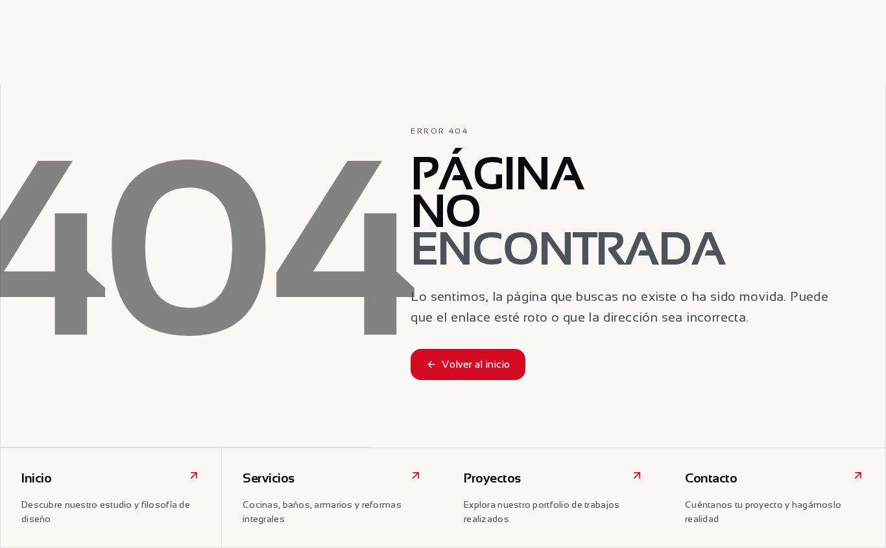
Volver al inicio (476, 364)
